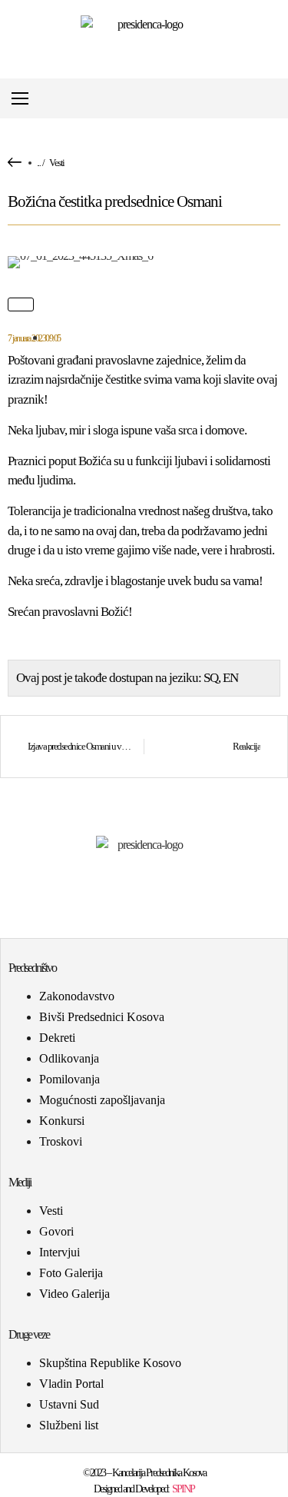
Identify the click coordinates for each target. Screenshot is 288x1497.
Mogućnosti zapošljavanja (102, 1099)
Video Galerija (74, 1293)
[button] (275, 98)
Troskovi (60, 1141)
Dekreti (57, 1037)
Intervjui (59, 1252)
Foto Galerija (71, 1272)
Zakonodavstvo (76, 996)
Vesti (57, 162)
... (39, 162)
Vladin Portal (71, 1383)
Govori (56, 1231)
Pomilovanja (69, 1079)
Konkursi (61, 1120)
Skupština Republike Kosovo (110, 1362)
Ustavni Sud (69, 1404)
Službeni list (68, 1425)
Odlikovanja (69, 1058)
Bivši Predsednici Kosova (101, 1016)
